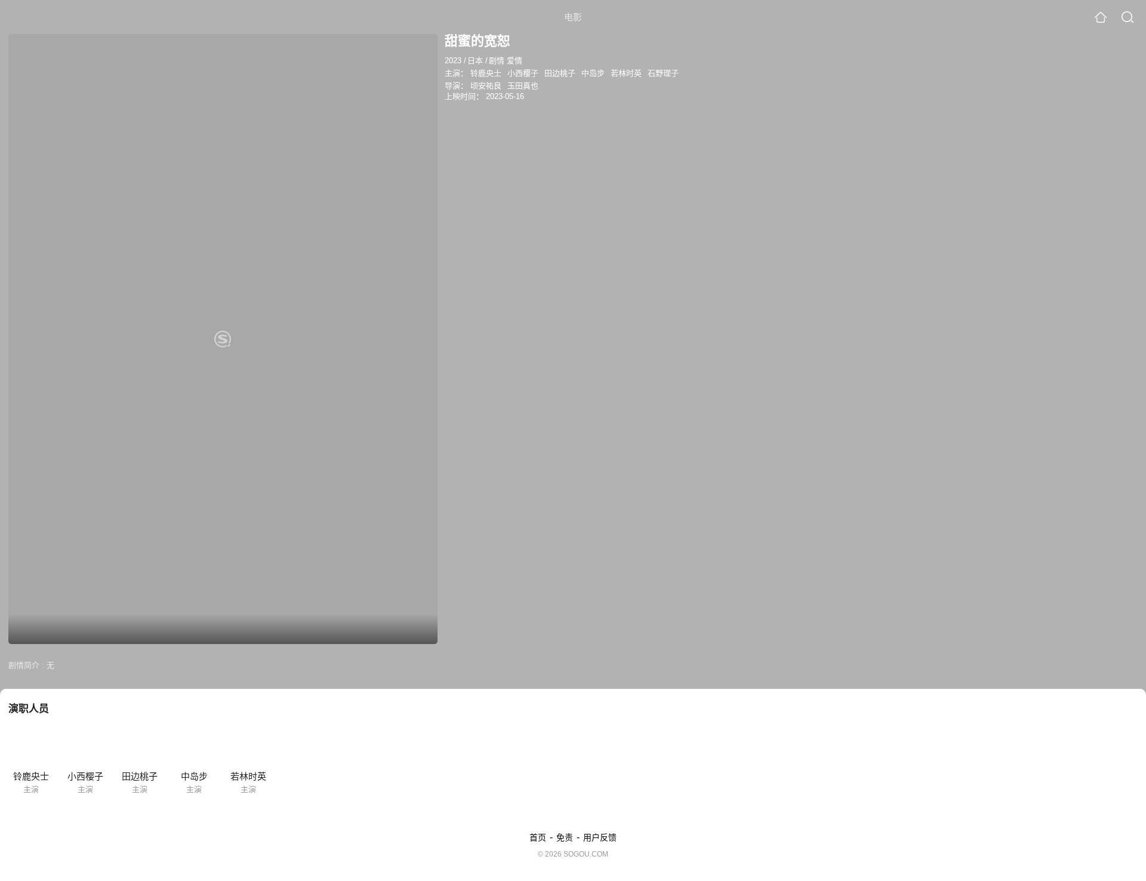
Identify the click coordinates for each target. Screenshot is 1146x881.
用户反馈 (600, 837)
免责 (564, 837)
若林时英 (626, 73)
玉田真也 (522, 85)
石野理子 (663, 73)
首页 (537, 837)
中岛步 (593, 73)
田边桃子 (559, 73)
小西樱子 (522, 73)
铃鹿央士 (485, 73)
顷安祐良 (485, 85)
